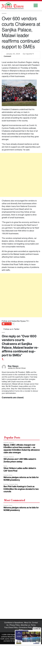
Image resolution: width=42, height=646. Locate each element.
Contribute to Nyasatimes (13, 622)
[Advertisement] (21, 175)
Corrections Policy (25, 627)
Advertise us (25, 625)
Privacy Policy (15, 625)
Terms (33, 625)
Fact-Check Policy (11, 627)
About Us (27, 622)
